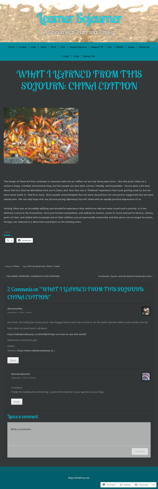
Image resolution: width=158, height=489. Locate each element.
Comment (140, 451)
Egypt (66, 56)
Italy (110, 47)
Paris (53, 47)
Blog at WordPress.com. (79, 477)
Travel (56, 266)
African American (36, 266)
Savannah (144, 47)
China (43, 47)
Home (11, 47)
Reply (13, 360)
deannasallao (15, 308)
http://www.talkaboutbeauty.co (35, 350)
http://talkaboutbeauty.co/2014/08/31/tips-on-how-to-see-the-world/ (46, 334)
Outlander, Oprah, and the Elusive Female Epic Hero (125, 276)
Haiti (63, 47)
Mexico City (89, 56)
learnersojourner (20, 373)
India (33, 47)
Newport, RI (97, 47)
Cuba (76, 56)
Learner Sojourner (79, 18)
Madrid (119, 47)
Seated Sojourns (78, 47)
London (23, 47)
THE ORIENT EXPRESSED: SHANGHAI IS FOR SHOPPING (33, 276)
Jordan (131, 47)
